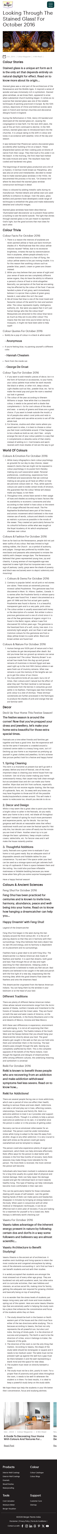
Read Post (9, 1446)
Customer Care (36, 1501)
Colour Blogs (35, 1476)
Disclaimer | (14, 1521)
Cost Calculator (9, 1501)
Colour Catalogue (37, 1472)
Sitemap (33, 1505)
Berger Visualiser (9, 1509)
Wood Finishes (8, 1484)
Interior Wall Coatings (11, 1472)
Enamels (6, 1480)
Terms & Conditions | (39, 1521)
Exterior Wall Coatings (11, 1476)
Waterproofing (8, 1488)
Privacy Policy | (25, 1521)
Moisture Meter (9, 1505)
